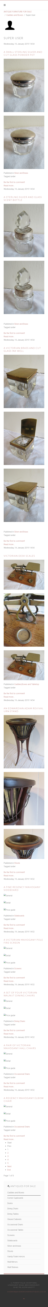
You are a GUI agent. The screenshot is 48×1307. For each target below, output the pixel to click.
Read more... (9, 185)
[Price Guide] (24, 665)
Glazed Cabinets (14, 1219)
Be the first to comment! (14, 182)
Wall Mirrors (12, 1262)
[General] (24, 85)
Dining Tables (13, 1214)
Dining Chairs (19, 1021)
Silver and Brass (21, 173)
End (9, 1170)
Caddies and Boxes (14, 15)
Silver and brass (14, 1246)
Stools (17, 863)
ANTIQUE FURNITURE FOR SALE (18, 12)
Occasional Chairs (22, 1074)
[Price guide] (24, 142)
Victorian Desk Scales (19, 555)
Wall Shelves (12, 1267)
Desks (10, 1203)
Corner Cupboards (15, 1198)
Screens (17, 968)
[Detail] (24, 438)
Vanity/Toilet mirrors (16, 1256)
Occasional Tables (15, 1230)
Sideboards (19, 916)
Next (9, 1166)
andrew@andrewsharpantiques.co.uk (26, 1292)
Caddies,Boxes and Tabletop (26, 684)
